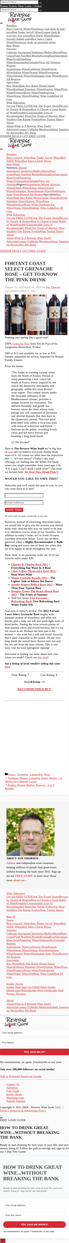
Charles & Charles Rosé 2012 (29, 564)
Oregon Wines (37, 72)
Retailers (11, 25)
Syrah (16, 59)
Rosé (47, 774)
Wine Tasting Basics (52, 119)
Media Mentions (40, 129)
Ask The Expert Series (46, 106)
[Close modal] (1, 1117)
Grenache (22, 774)
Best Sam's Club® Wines (36, 161)
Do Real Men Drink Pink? (41, 472)
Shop (21, 5)
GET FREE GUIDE (34, 136)
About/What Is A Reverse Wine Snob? (28, 126)
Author (10, 863)
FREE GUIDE (24, 875)
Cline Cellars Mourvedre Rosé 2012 (33, 571)
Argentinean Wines (17, 69)
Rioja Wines (31, 92)
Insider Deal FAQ (39, 990)
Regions (11, 943)
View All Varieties (49, 62)
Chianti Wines (48, 197)
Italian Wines (21, 72)
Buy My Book (27, 132)
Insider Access (14, 983)
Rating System (8, 5)
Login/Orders (21, 990)
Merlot (57, 52)
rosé (10, 451)
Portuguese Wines (24, 191)
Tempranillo (21, 62)
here (7, 666)
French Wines (22, 187)
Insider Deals (14, 1094)
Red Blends (33, 55)
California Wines (38, 69)
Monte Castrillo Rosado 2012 (29, 577)
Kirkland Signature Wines (29, 89)
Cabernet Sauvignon (18, 52)
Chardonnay (37, 52)
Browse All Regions (32, 194)
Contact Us (24, 129)
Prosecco (19, 92)
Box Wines (12, 85)
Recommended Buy (34, 689)
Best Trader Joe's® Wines (46, 157)
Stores (10, 920)
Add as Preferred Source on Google (21, 1076)
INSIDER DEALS (11, 136)
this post (42, 657)
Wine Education (15, 102)
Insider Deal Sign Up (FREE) (23, 987)
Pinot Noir (20, 55)
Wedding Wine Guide (41, 95)
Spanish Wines (22, 75)
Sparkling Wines (29, 940)
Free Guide (12, 1091)
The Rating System (28, 119)
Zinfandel (33, 62)
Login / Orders (33, 5)
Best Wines (13, 45)
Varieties (11, 930)
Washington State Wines (45, 75)
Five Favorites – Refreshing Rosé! (30, 599)
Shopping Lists (15, 1097)
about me (19, 880)
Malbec (48, 52)
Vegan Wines (21, 95)
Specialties (12, 960)
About (10, 122)
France (12, 774)
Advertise (12, 129)
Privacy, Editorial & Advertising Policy (23, 1110)
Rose (52, 55)
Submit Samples (15, 1101)
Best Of (10, 916)
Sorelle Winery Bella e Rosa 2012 (31, 584)
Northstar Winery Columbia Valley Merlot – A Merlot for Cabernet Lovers (33, 779)
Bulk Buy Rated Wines (32, 85)
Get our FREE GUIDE (19, 106)
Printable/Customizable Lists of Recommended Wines (29, 114)
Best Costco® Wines (18, 157)
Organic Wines (52, 89)
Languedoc (36, 774)
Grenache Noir (21, 343)
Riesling (44, 55)
